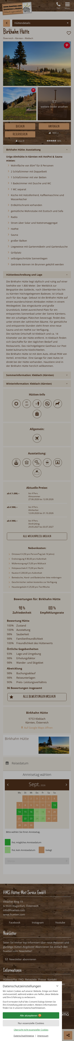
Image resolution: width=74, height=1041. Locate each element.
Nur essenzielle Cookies (31, 1023)
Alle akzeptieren (28, 1015)
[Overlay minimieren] (57, 986)
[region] (31, 1000)
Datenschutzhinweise (24, 1035)
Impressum (42, 1035)
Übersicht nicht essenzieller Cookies (31, 1029)
